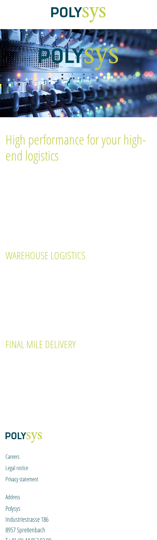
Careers (12, 457)
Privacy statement (21, 479)
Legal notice (16, 468)
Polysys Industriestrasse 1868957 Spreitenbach (27, 519)
